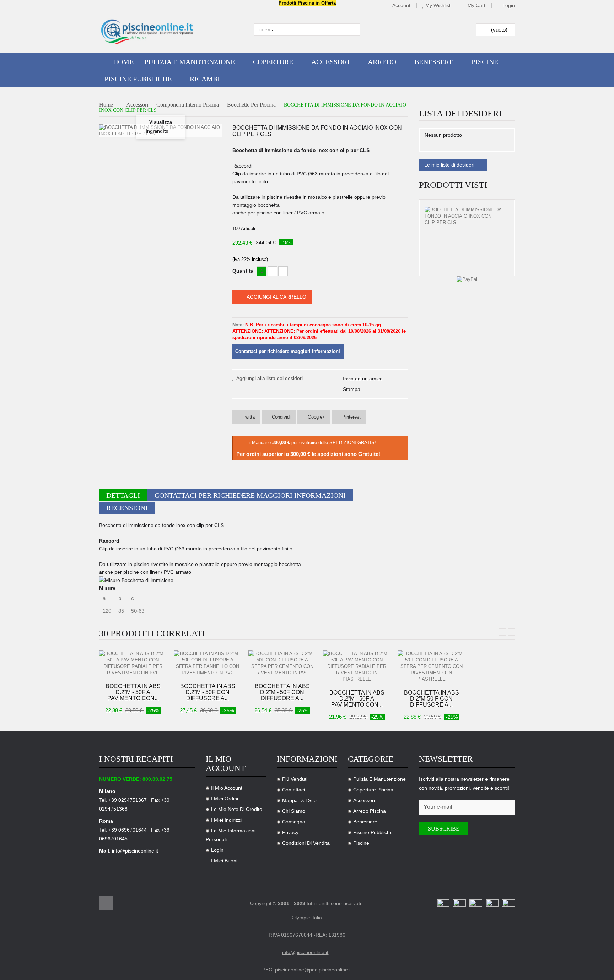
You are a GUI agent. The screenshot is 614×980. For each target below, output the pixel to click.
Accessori (137, 105)
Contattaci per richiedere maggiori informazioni (250, 495)
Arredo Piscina (369, 811)
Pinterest (351, 417)
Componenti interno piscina (187, 105)
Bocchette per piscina (251, 105)
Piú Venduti (294, 779)
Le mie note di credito (236, 809)
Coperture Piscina (373, 790)
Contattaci (293, 790)
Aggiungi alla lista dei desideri (269, 378)
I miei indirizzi (226, 820)
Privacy (290, 832)
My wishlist (438, 5)
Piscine (361, 843)
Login (508, 5)
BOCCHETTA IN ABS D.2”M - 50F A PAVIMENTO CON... (133, 692)
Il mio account (226, 788)
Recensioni (127, 508)
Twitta (248, 417)
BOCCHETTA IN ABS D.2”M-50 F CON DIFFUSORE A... (431, 699)
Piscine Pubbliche (373, 832)
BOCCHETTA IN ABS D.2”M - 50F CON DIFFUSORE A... (207, 692)
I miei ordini (224, 798)
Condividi (280, 417)
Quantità (242, 271)
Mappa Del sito (299, 800)
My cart (476, 5)
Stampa (351, 389)
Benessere (365, 821)
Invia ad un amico (363, 378)
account (401, 5)
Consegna (293, 821)
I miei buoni (224, 861)
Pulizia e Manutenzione (379, 779)
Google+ (315, 417)
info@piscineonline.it (135, 851)
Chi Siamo (293, 811)
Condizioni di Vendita (306, 843)
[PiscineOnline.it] (147, 32)
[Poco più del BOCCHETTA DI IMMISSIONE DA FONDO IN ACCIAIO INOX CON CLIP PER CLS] (463, 216)
